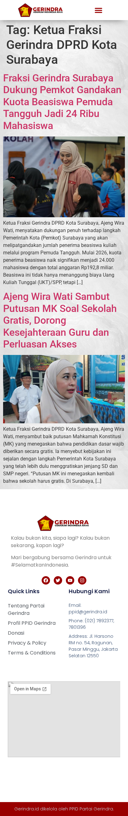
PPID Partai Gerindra (91, 809)
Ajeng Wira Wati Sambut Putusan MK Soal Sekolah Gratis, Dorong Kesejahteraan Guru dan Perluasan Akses (60, 320)
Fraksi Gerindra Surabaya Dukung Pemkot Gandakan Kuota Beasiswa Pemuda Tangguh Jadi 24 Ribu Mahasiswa (62, 102)
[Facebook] (46, 580)
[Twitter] (58, 580)
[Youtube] (70, 580)
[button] (98, 10)
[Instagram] (82, 580)
